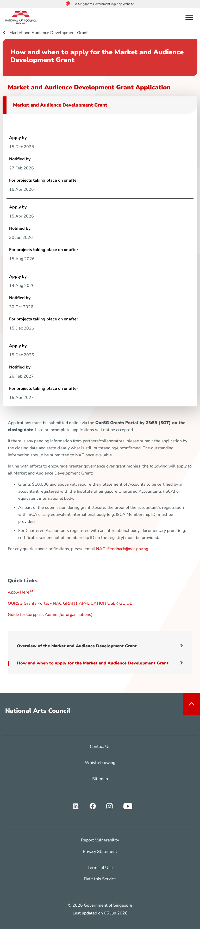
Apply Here (18, 592)
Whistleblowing (100, 763)
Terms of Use (100, 868)
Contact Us (100, 746)
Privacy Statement (100, 851)
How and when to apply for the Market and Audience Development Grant (92, 663)
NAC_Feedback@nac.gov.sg (122, 549)
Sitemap (100, 779)
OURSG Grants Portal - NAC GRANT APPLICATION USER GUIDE (70, 603)
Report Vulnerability (100, 840)
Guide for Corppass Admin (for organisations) (50, 614)
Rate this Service (100, 879)
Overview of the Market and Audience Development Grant (77, 646)
